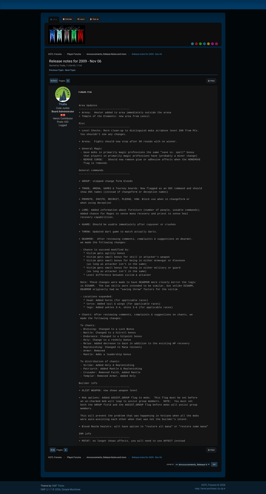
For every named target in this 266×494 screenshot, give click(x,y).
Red (196, 43)
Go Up (53, 450)
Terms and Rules (208, 488)
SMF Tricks (58, 485)
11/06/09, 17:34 (85, 92)
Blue (204, 43)
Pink (216, 43)
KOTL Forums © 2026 (213, 485)
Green (200, 43)
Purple (212, 43)
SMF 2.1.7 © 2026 (50, 489)
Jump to (169, 464)
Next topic (70, 70)
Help (197, 488)
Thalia (63, 104)
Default (192, 43)
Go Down (54, 81)
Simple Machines (71, 489)
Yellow (208, 43)
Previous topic (56, 70)
